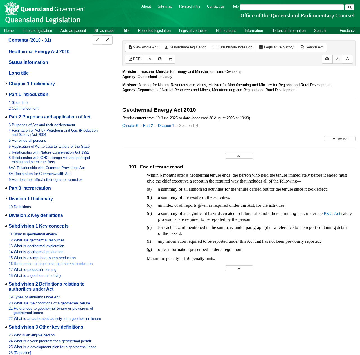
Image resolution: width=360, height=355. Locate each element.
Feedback (348, 30)
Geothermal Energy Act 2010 (39, 51)
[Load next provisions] (239, 268)
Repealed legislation (154, 30)
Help (235, 6)
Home (9, 30)
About (146, 6)
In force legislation (37, 30)
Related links (189, 6)
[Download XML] (149, 59)
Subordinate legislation (187, 47)
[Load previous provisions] (239, 156)
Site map (165, 6)
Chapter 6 (130, 125)
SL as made (104, 30)
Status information (28, 62)
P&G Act (332, 213)
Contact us (216, 6)
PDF (136, 59)
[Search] (349, 7)
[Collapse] (107, 40)
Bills (126, 30)
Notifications (226, 30)
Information (254, 30)
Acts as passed (73, 30)
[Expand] (97, 40)
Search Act (313, 47)
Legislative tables (193, 30)
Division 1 (166, 125)
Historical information (288, 30)
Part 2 (148, 125)
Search (320, 30)
